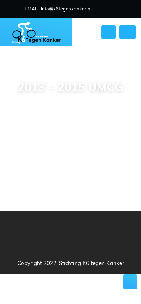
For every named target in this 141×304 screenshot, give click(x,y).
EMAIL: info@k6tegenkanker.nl (58, 9)
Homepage (40, 103)
